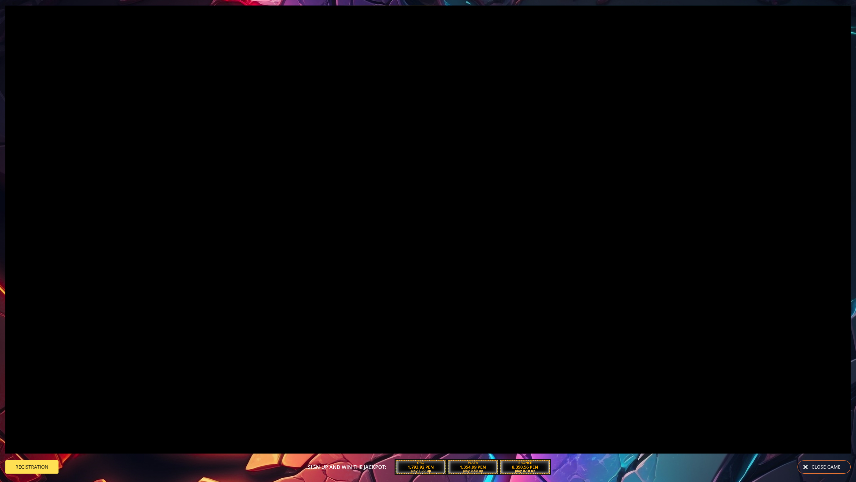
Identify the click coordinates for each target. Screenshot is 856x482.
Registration (31, 467)
